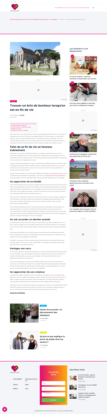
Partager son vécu (16, 128)
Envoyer (53, 400)
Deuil (81, 7)
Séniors (77, 7)
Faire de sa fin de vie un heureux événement (23, 123)
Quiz (88, 7)
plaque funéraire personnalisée (55, 175)
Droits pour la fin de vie (68, 7)
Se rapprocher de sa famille (18, 125)
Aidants (85, 7)
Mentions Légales (69, 410)
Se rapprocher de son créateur (19, 130)
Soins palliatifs (58, 7)
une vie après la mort (58, 275)
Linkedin (21, 115)
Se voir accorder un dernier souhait (21, 127)
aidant (13, 101)
